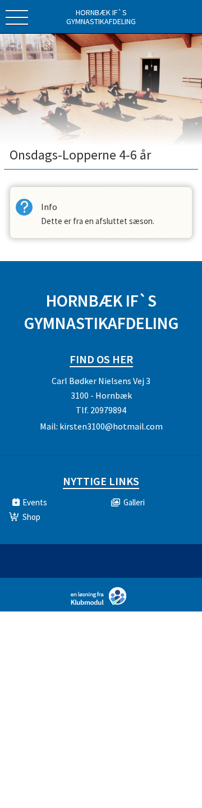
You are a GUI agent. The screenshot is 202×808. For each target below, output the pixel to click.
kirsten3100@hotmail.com (111, 426)
